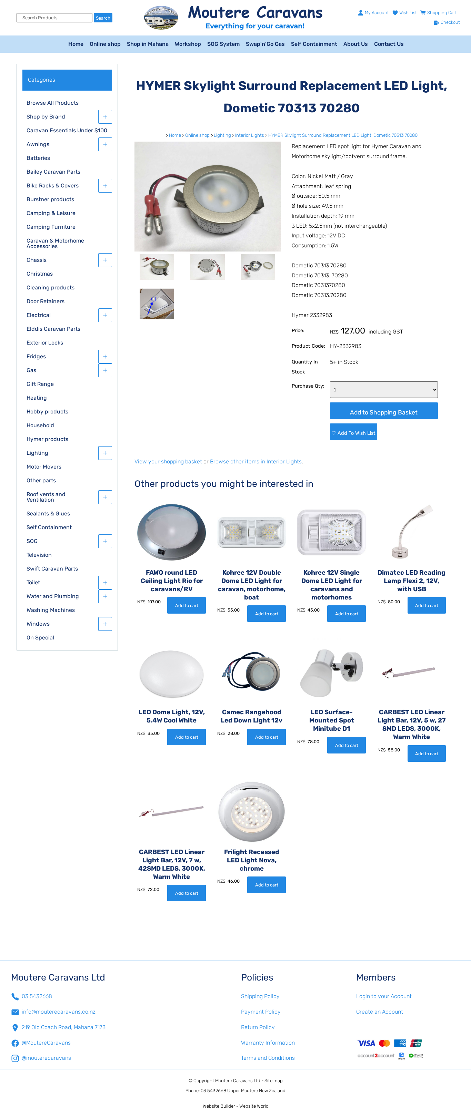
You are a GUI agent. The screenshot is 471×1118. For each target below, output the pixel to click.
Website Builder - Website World (236, 1106)
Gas (31, 370)
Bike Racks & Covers (53, 185)
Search (103, 18)
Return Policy (258, 1027)
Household (40, 425)
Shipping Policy (260, 996)
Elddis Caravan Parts (53, 329)
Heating (37, 397)
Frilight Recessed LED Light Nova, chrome (251, 860)
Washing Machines (51, 610)
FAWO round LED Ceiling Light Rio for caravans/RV (172, 581)
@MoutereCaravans (46, 1042)
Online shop (105, 44)
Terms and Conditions (268, 1058)
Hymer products (47, 439)
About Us (355, 44)
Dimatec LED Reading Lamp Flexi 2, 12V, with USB (411, 581)
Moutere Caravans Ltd (237, 1080)
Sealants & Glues (48, 513)
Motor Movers (44, 466)
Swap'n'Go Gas (265, 44)
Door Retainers (45, 301)
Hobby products (47, 411)
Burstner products (50, 199)
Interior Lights (249, 135)
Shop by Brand (46, 116)
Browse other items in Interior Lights (256, 461)
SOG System (223, 44)
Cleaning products (50, 287)
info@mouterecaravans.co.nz (59, 1011)
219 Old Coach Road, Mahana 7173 (64, 1027)
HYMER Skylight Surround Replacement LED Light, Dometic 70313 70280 (343, 135)
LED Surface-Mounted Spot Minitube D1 (331, 720)
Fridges (36, 356)
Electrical (39, 315)
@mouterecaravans (46, 1058)
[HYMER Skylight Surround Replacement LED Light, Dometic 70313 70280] (207, 249)
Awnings (38, 144)
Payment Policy (261, 1011)
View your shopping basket (168, 461)
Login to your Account (384, 996)
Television (39, 555)
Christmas (40, 273)
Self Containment (314, 44)
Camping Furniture (51, 227)
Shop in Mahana (148, 44)
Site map (273, 1080)
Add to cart (186, 605)
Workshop (188, 44)
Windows (38, 623)
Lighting (37, 453)
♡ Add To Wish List (353, 433)
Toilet (33, 582)
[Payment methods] (408, 1049)
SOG (32, 541)
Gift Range (40, 384)
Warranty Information (268, 1042)
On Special (40, 637)
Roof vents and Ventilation (46, 497)
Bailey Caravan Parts (53, 171)
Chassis (37, 260)
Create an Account (379, 1011)
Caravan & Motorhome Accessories (55, 243)
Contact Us (389, 44)
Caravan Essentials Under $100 (67, 130)
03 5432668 (37, 996)
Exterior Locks (45, 342)
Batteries (38, 158)
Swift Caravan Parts (52, 568)
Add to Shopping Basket (384, 412)
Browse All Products (53, 103)
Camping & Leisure (51, 213)
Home (75, 44)
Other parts (41, 480)
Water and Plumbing (53, 596)
